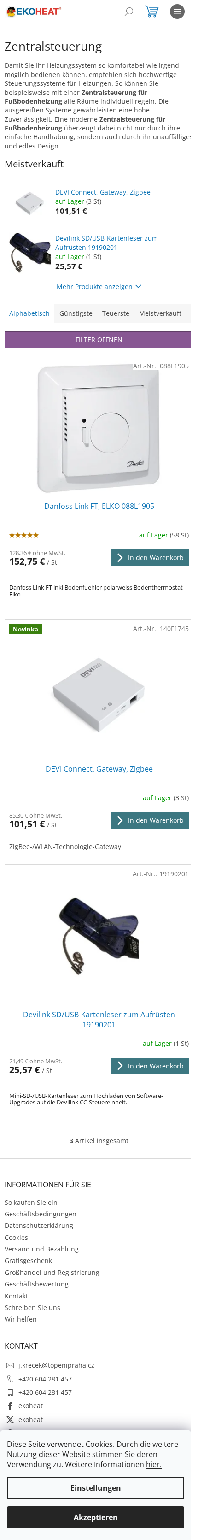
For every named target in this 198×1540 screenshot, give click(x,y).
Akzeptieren (96, 1517)
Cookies (16, 1237)
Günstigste (76, 313)
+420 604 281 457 (45, 1379)
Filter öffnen (99, 339)
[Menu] (177, 11)
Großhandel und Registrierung (52, 1272)
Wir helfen (21, 1319)
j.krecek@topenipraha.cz (56, 1365)
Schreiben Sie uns (32, 1307)
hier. (154, 1464)
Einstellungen (95, 1488)
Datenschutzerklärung (39, 1225)
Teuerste (115, 313)
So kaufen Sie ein (31, 1202)
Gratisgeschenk (28, 1260)
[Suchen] (129, 11)
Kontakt (16, 1296)
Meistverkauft (160, 313)
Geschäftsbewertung (37, 1284)
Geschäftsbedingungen (40, 1214)
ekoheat (30, 1405)
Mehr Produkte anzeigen (95, 286)
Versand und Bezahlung (42, 1249)
